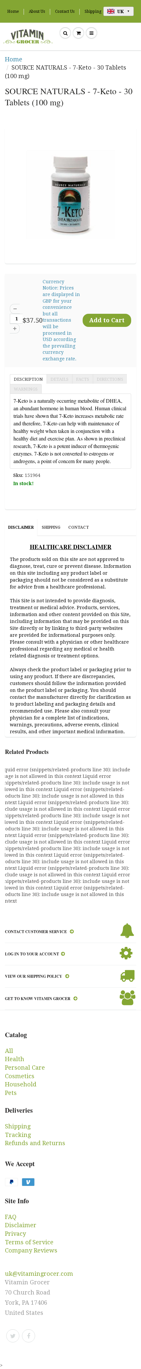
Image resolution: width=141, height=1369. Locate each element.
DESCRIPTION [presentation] (28, 379)
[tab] (28, 379)
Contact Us (64, 11)
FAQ (10, 1216)
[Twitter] (12, 1335)
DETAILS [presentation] (59, 379)
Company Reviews (31, 1250)
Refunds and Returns (35, 1143)
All (9, 1050)
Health (14, 1059)
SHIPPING (51, 527)
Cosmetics (19, 1076)
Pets (11, 1092)
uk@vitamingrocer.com (39, 1273)
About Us (37, 11)
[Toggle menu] (91, 33)
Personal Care (25, 1067)
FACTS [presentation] (82, 379)
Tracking (18, 1134)
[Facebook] (28, 1335)
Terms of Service (29, 1242)
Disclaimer (20, 1225)
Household (20, 1084)
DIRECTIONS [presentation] (110, 379)
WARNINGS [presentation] (26, 389)
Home (13, 11)
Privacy (15, 1233)
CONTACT (78, 527)
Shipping (93, 11)
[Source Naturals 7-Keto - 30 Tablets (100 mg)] (70, 194)
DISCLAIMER (21, 527)
